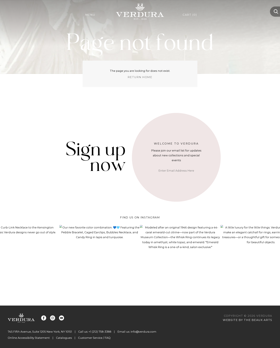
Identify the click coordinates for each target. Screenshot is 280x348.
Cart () (190, 14)
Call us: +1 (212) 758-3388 (94, 331)
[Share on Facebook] (43, 317)
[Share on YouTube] (61, 317)
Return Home (140, 77)
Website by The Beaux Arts (247, 320)
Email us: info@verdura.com (136, 331)
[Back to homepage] (21, 318)
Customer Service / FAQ (94, 337)
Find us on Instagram (140, 217)
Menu (90, 14)
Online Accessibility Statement (29, 337)
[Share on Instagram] (52, 317)
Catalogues (64, 337)
